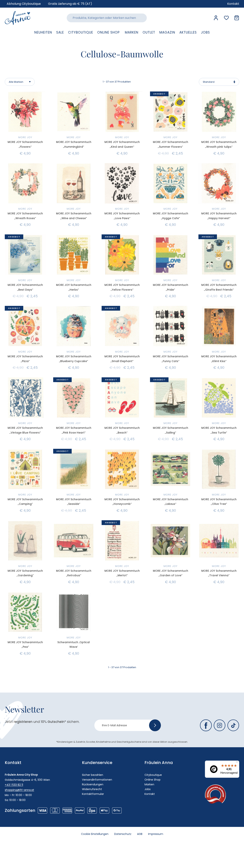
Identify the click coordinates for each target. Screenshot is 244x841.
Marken (149, 784)
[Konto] (216, 17)
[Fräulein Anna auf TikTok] (233, 725)
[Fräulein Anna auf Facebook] (206, 725)
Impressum (155, 834)
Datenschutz (122, 834)
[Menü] (237, 763)
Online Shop (152, 779)
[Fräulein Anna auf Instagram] (220, 725)
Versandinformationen (97, 779)
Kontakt (149, 794)
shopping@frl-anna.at (19, 790)
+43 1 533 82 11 (14, 785)
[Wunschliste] (226, 17)
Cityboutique (153, 775)
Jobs (147, 789)
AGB (139, 834)
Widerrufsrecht (92, 789)
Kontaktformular (93, 794)
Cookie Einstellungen (94, 834)
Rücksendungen (92, 784)
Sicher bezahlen (92, 775)
